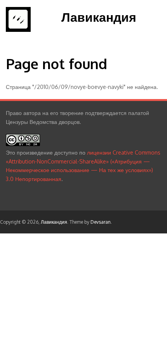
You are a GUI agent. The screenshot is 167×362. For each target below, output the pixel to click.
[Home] (18, 29)
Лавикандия (98, 17)
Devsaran (100, 222)
